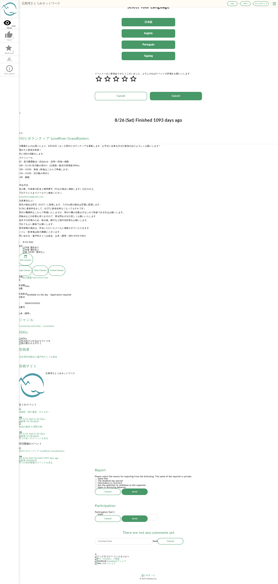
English (148, 33)
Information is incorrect (110, 483)
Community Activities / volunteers (36, 326)
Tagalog (148, 56)
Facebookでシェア (116, 561)
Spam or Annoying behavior (112, 487)
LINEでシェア (109, 563)
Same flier (103, 479)
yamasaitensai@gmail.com (30, 197)
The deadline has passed (110, 481)
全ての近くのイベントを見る (33, 438)
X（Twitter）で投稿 (109, 559)
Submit (176, 96)
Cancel (121, 96)
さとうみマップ (261, 3)
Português (148, 44)
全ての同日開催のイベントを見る (36, 463)
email (100, 514)
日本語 (148, 22)
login (232, 3)
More (245, 3)
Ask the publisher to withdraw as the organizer (122, 485)
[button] (274, 3)
